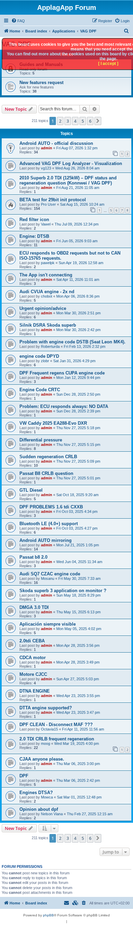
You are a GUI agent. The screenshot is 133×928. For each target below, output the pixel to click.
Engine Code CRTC (39, 389)
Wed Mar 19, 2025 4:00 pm (76, 743)
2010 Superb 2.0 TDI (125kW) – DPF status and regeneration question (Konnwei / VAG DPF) (68, 180)
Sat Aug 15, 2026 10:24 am (82, 204)
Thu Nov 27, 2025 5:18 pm (78, 428)
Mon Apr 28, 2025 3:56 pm (78, 645)
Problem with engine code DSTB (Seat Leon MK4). (72, 341)
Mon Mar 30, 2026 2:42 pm (78, 330)
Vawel (45, 224)
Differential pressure (40, 439)
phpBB (48, 915)
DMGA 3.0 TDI (34, 607)
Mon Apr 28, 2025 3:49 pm (78, 662)
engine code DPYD (39, 356)
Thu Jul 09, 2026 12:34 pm (77, 224)
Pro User (48, 204)
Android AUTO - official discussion (56, 143)
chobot (46, 296)
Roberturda (50, 346)
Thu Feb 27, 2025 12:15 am (90, 814)
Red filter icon (34, 219)
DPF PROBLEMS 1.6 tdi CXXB (51, 506)
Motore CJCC (33, 674)
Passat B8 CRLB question (46, 473)
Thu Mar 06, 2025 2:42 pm (78, 780)
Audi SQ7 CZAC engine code (49, 573)
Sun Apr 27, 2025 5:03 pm (77, 679)
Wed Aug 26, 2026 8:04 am (77, 168)
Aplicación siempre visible (47, 624)
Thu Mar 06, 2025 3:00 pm (78, 764)
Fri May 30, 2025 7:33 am (79, 578)
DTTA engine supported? (45, 707)
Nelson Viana (52, 814)
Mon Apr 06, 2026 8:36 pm (78, 296)
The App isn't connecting (45, 274)
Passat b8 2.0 (33, 557)
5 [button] (83, 121)
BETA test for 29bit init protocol (52, 199)
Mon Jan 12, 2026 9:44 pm (78, 378)
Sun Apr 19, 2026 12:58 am (81, 263)
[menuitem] (18, 21)
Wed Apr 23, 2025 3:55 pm (78, 696)
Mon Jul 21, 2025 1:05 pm (77, 545)
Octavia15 (49, 729)
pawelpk (48, 263)
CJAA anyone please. (41, 759)
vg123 (46, 168)
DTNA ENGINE (34, 691)
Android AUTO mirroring (45, 540)
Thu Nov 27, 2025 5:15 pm (78, 444)
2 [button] (60, 121)
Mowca (47, 797)
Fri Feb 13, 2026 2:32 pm (84, 346)
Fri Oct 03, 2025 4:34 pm (77, 511)
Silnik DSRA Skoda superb (47, 325)
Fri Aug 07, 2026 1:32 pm (77, 148)
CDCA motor (32, 657)
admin (46, 148)
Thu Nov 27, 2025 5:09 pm (78, 461)
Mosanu (47, 578)
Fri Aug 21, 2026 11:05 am (77, 188)
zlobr (45, 361)
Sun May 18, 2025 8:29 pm (78, 595)
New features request (41, 82)
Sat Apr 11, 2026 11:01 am (77, 279)
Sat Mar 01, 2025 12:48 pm (79, 797)
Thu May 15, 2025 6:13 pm (78, 612)
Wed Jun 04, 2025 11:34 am (79, 562)
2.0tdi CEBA (32, 640)
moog (45, 743)
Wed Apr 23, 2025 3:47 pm (78, 712)
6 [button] (90, 121)
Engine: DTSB (34, 236)
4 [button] (75, 121)
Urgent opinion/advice (42, 308)
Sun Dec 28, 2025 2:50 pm (78, 394)
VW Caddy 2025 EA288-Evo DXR (53, 423)
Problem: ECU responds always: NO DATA (63, 406)
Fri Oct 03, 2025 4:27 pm (77, 528)
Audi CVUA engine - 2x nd (46, 291)
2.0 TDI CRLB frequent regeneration (56, 738)
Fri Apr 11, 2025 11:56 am (83, 729)
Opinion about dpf (38, 809)
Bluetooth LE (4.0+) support (48, 523)
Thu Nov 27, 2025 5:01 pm (78, 478)
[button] (97, 121)
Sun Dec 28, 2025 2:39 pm (78, 411)
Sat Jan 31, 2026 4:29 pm (74, 361)
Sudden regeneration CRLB (48, 456)
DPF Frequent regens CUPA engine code (62, 373)
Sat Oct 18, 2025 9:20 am (77, 495)
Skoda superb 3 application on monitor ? (62, 590)
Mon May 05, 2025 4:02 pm (78, 629)
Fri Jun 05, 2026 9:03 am (77, 241)
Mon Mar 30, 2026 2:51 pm (78, 313)
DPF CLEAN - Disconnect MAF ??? (56, 724)
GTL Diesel (31, 490)
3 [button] (67, 121)
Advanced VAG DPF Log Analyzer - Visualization (70, 163)
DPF (23, 775)
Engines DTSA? (36, 792)
